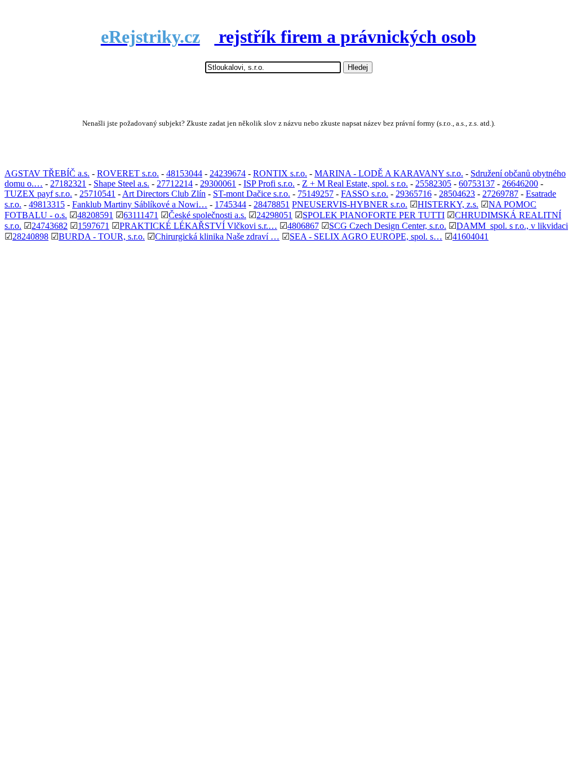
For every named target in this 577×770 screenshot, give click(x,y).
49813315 (47, 204)
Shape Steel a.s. (121, 183)
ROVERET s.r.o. (128, 173)
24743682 (50, 226)
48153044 (184, 173)
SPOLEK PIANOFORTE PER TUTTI (374, 215)
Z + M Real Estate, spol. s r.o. (355, 183)
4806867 (303, 226)
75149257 (316, 193)
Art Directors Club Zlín (164, 193)
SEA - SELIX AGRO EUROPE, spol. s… (366, 236)
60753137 (477, 183)
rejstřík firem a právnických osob (289, 36)
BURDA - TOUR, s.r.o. (102, 236)
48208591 (95, 215)
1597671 (93, 226)
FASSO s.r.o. (364, 193)
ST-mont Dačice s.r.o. (251, 193)
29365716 (414, 193)
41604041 (470, 236)
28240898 (30, 236)
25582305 (433, 183)
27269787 (500, 193)
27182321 (68, 183)
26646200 (520, 183)
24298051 (274, 215)
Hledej (358, 67)
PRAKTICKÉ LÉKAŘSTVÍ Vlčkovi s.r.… (198, 226)
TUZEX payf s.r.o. (38, 193)
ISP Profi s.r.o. (269, 183)
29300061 (218, 183)
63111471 (140, 215)
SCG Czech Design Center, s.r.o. (387, 226)
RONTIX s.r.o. (280, 173)
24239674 (228, 173)
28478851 (272, 204)
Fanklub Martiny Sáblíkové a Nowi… (139, 204)
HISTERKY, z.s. (448, 204)
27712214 (175, 183)
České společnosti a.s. (207, 215)
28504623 (457, 193)
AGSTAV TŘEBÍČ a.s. (47, 173)
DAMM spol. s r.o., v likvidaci (512, 226)
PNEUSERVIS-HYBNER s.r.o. (349, 204)
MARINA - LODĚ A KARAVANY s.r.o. (388, 173)
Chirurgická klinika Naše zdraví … (217, 236)
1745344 (230, 204)
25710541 (97, 193)
